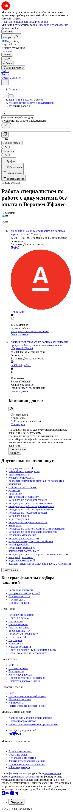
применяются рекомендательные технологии (31, 775)
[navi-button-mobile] (5, 82)
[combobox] (17, 117)
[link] (7, 63)
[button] (5, 71)
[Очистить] (6, 125)
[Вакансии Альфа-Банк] (40, 280)
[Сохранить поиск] (5, 135)
